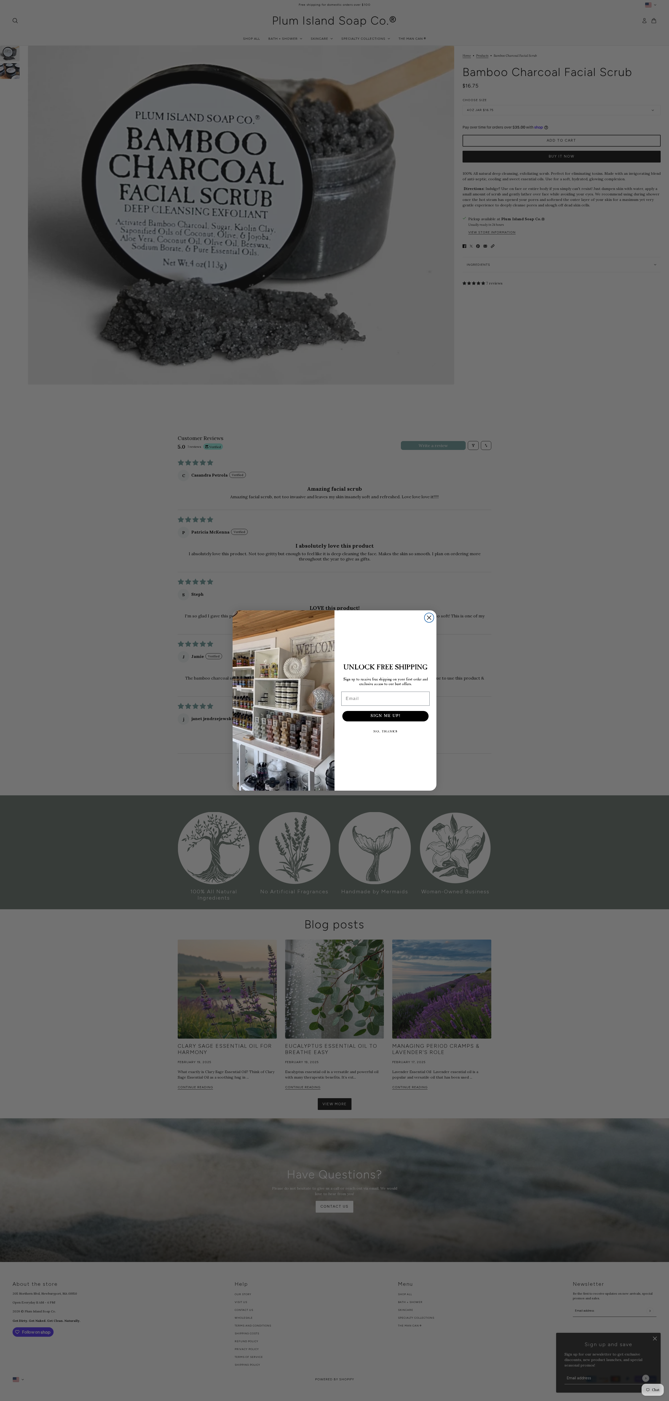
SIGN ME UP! (386, 716)
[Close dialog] (429, 617)
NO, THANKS (385, 731)
